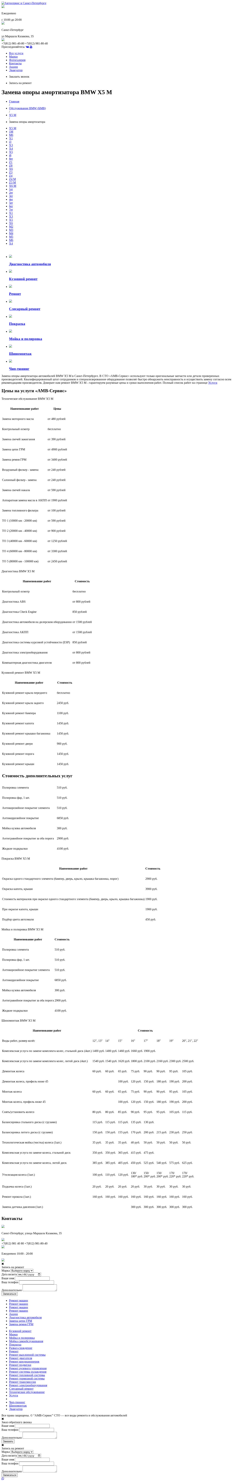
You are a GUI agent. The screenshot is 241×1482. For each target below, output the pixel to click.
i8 (10, 155)
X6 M (12, 185)
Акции (13, 66)
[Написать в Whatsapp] (120, 1478)
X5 (11, 152)
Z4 (10, 175)
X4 (11, 148)
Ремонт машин (18, 1300)
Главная (14, 101)
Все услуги (16, 53)
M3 (11, 230)
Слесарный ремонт (21, 1388)
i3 (10, 141)
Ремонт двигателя (20, 1358)
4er (11, 199)
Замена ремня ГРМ (21, 1324)
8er (11, 158)
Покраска (15, 1344)
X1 (11, 138)
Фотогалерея (17, 60)
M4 (11, 233)
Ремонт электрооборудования (28, 1385)
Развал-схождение (20, 1348)
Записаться (9, 1293)
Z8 (10, 165)
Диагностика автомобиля (25, 1317)
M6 (11, 135)
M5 (11, 236)
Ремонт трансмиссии (22, 1381)
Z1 (10, 162)
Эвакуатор (16, 70)
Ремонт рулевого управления (28, 1368)
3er (11, 196)
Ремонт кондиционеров (24, 1361)
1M (11, 131)
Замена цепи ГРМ (20, 1320)
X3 (11, 145)
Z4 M (12, 179)
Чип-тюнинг (17, 1402)
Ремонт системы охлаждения (27, 1371)
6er (11, 206)
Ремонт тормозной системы (27, 1378)
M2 (11, 226)
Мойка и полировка (22, 1337)
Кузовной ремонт (20, 1331)
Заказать (8, 1441)
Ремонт (13, 1351)
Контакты (15, 63)
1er (11, 189)
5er (11, 202)
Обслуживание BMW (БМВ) (27, 108)
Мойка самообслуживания (26, 1341)
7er (11, 209)
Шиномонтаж (18, 1405)
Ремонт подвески (20, 1365)
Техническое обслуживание (27, 1392)
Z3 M (12, 182)
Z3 (10, 172)
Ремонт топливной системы (27, 1375)
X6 (11, 168)
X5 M (12, 115)
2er (11, 192)
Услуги (212, 382)
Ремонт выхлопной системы (27, 1354)
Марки (13, 56)
